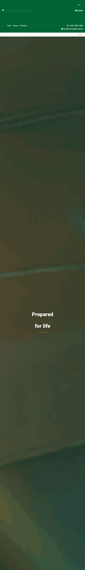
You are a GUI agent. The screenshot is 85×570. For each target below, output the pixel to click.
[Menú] (79, 4)
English (80, 10)
